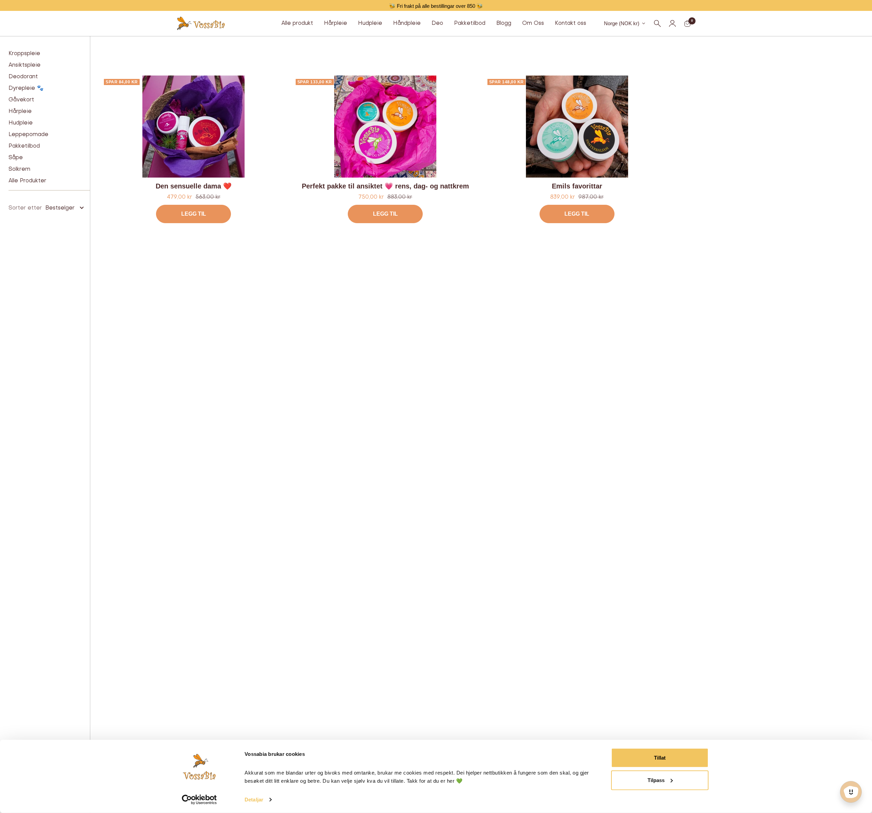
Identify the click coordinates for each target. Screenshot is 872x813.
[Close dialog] (504, 275)
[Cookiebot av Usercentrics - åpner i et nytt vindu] (199, 800)
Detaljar (254, 799)
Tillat (660, 758)
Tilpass (656, 780)
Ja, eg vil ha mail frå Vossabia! (436, 411)
